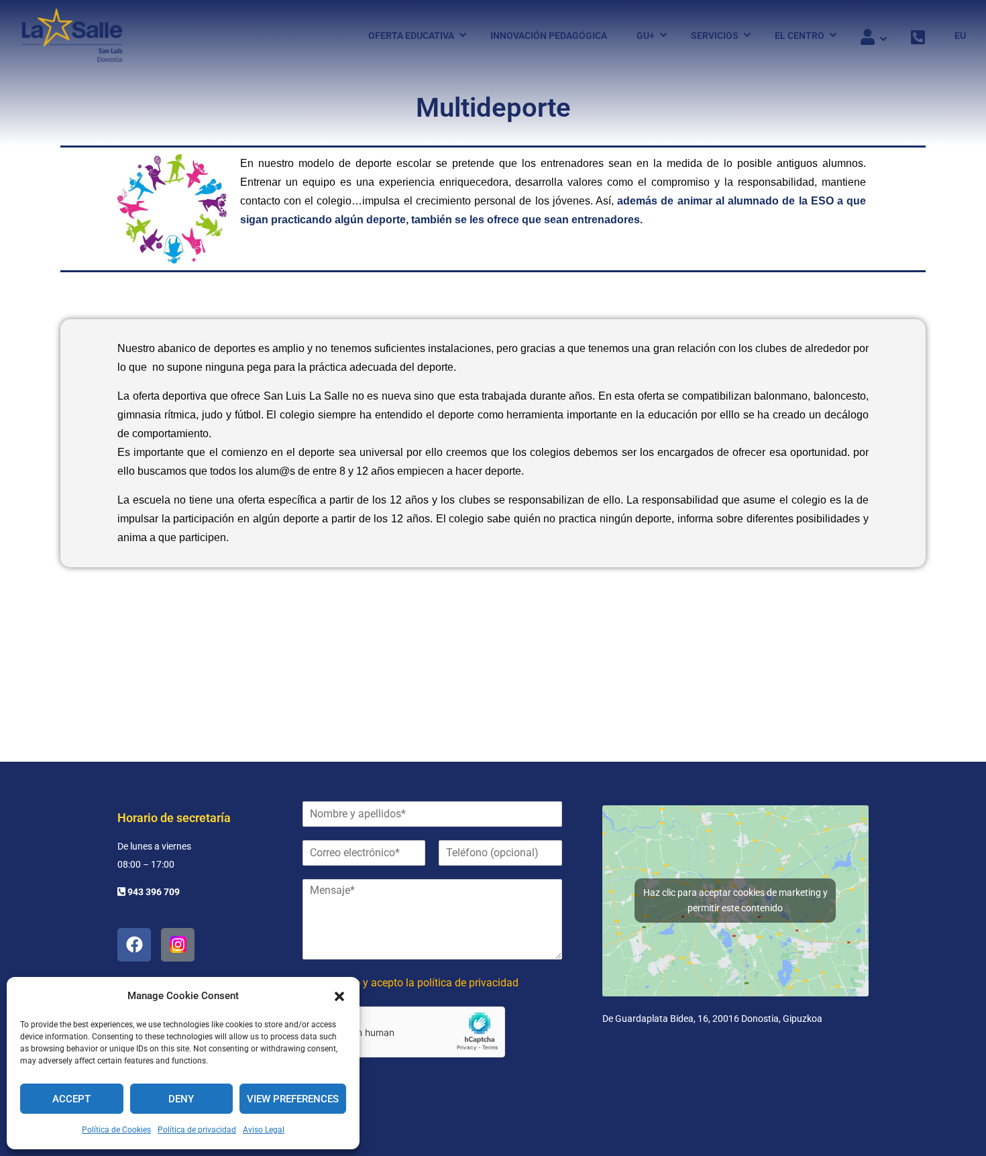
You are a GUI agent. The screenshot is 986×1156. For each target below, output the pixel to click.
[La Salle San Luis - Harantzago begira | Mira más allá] (72, 35)
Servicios (714, 35)
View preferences (293, 1099)
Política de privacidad (197, 1130)
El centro (799, 35)
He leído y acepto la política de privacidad (420, 982)
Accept (71, 1099)
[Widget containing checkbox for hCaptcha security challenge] (404, 1031)
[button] (339, 996)
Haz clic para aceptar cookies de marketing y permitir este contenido (735, 900)
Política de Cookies (116, 1130)
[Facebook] (134, 945)
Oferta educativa (411, 35)
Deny (181, 1099)
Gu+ (646, 35)
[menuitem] (953, 35)
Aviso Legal (263, 1130)
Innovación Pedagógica (548, 35)
